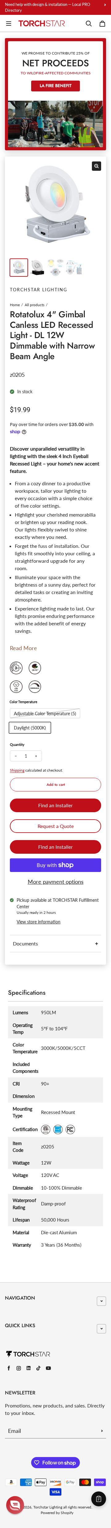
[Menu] (8, 23)
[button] (15, 1505)
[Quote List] (98, 1498)
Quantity (17, 744)
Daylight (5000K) (30, 727)
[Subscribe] (102, 1430)
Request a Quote (56, 826)
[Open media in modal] (96, 166)
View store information (38, 921)
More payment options (56, 881)
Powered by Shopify (57, 1512)
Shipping (17, 770)
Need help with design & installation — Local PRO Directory (47, 7)
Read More (23, 648)
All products (34, 304)
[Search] (88, 23)
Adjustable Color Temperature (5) (45, 713)
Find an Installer (55, 805)
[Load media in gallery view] (19, 268)
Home (15, 304)
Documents (25, 943)
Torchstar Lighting (47, 1507)
